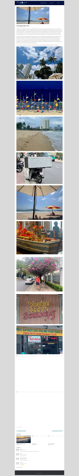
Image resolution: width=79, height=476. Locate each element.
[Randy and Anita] (22, 3)
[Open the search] (62, 3)
